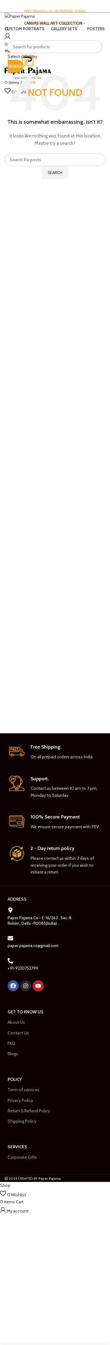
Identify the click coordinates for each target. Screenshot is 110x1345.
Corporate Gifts (22, 1157)
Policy (15, 1079)
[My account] (7, 37)
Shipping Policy (22, 1121)
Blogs (13, 1053)
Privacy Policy (20, 1100)
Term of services (23, 1089)
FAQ (11, 1043)
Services (17, 1147)
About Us (16, 1022)
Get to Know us (25, 1012)
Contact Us (18, 1033)
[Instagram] (25, 985)
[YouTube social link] (62, 17)
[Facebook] (13, 985)
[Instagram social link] (54, 17)
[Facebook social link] (47, 17)
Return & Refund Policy (29, 1111)
